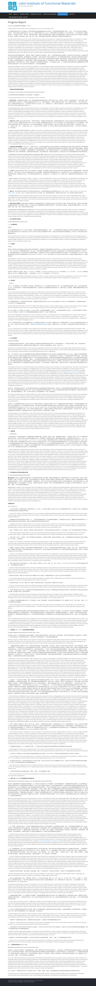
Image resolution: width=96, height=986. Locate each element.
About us (15, 14)
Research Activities (36, 14)
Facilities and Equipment (50, 14)
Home (10, 14)
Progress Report (62, 14)
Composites (55, 840)
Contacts (71, 14)
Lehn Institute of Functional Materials (47, 3)
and (51, 840)
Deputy (70, 372)
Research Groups (24, 14)
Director (74, 372)
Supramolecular (46, 840)
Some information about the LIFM (18, 17)
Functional (40, 840)
